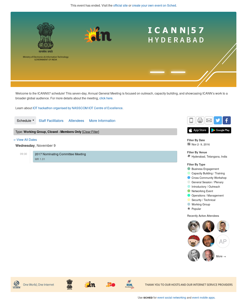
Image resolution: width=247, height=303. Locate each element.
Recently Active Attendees (203, 216)
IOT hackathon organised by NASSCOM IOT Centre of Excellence (78, 108)
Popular (196, 208)
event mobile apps (203, 297)
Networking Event (202, 191)
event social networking (171, 297)
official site (120, 5)
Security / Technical (203, 200)
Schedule (24, 120)
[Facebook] (227, 120)
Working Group (201, 204)
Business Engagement (205, 168)
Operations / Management (208, 195)
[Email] (209, 120)
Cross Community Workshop (209, 177)
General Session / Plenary (207, 182)
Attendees (76, 120)
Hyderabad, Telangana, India (209, 156)
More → (221, 256)
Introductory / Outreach (206, 186)
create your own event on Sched (154, 5)
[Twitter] (218, 120)
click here (106, 98)
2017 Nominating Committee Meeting (60, 156)
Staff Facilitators (51, 120)
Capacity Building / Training (208, 173)
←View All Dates (25, 139)
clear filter (90, 131)
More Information (102, 120)
